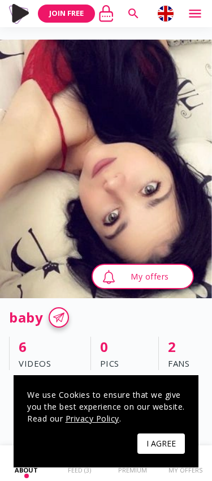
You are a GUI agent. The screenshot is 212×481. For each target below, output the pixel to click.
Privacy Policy (92, 418)
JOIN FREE (66, 13)
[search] (133, 13)
